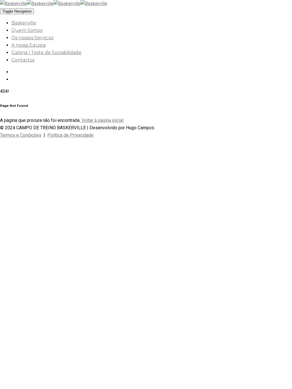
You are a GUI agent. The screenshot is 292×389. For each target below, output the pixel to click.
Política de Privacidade (70, 135)
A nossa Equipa (28, 45)
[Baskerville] (27, 3)
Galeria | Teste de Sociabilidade (46, 52)
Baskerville (23, 23)
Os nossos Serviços (32, 37)
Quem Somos (26, 30)
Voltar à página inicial (101, 120)
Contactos (23, 60)
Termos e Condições (20, 135)
